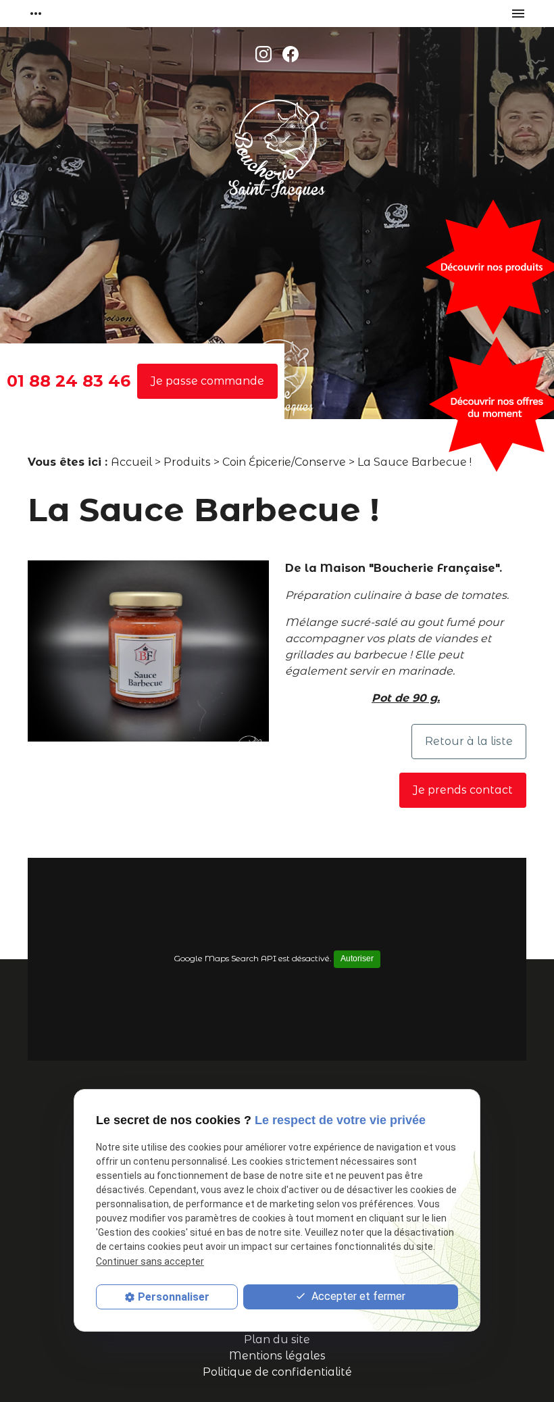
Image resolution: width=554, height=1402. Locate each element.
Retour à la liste (469, 741)
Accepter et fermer (357, 1296)
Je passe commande (207, 380)
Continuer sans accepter (150, 1261)
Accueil (131, 462)
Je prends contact (463, 789)
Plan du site (277, 1339)
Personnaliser (173, 1296)
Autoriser (357, 958)
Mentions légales (277, 1355)
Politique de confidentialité (277, 1371)
